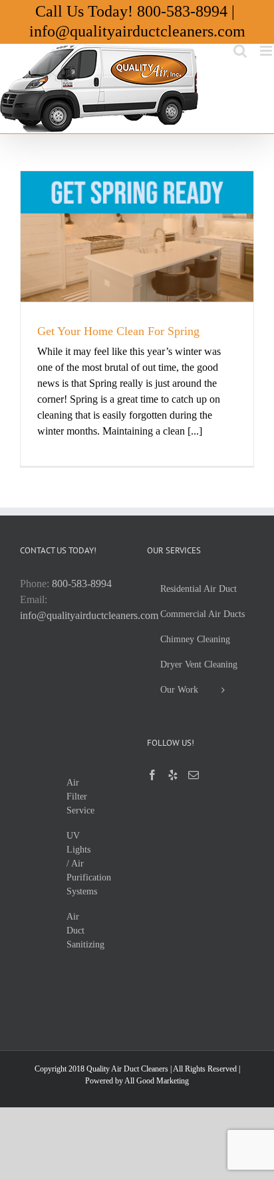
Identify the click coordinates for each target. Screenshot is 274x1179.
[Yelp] (173, 775)
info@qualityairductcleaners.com (137, 31)
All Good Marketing (156, 1080)
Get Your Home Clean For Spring (118, 331)
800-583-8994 (182, 11)
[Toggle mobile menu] (267, 51)
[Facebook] (152, 775)
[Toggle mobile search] (240, 51)
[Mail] (193, 775)
